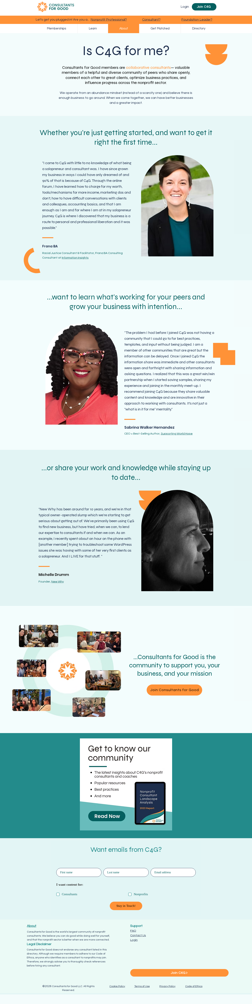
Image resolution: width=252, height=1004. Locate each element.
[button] (160, 28)
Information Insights (75, 257)
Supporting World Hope (177, 433)
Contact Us (138, 935)
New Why (57, 581)
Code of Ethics (193, 986)
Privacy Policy (167, 986)
